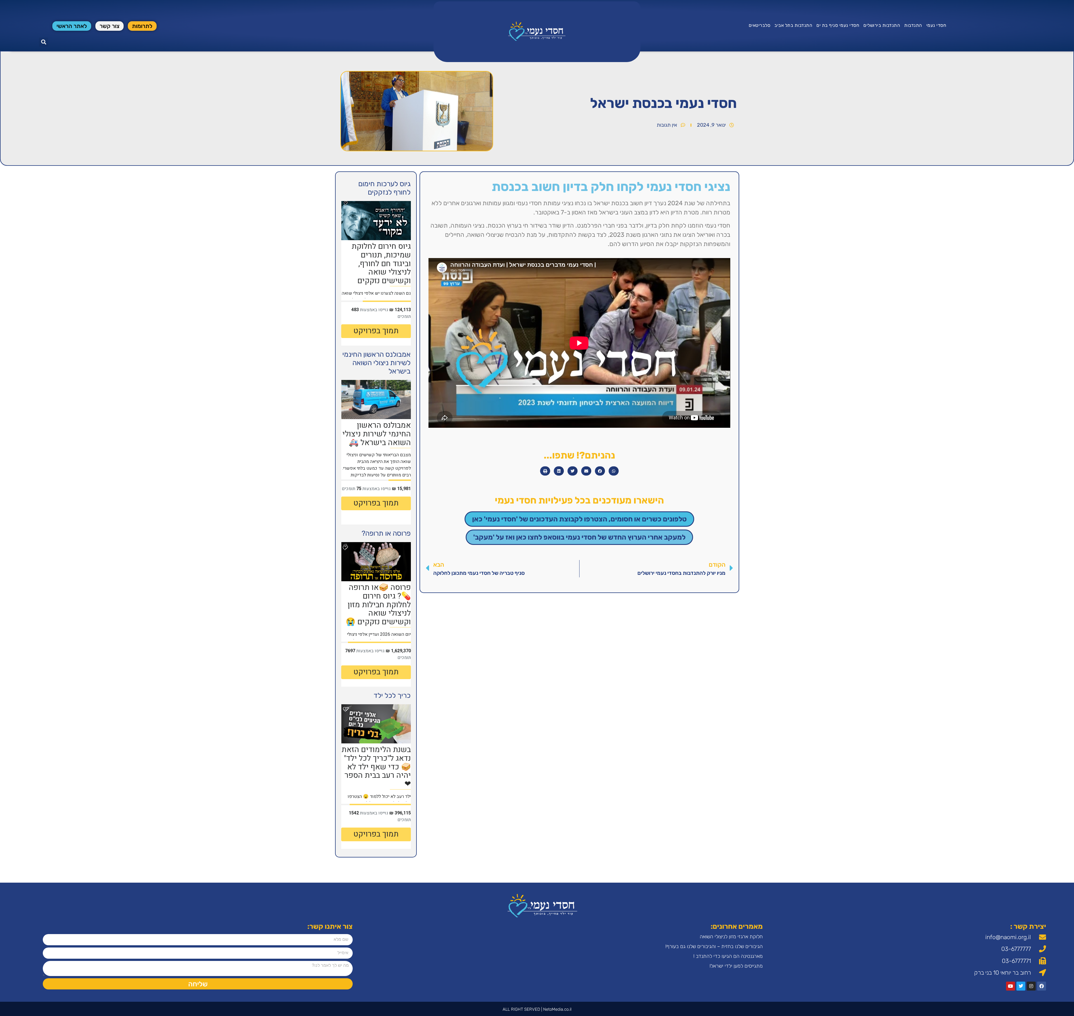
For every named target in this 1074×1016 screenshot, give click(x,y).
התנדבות (913, 25)
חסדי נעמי (936, 25)
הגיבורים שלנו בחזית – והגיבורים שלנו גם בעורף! (714, 946)
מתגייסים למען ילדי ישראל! (736, 966)
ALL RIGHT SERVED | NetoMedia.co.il (537, 1009)
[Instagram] (1031, 986)
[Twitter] (1020, 986)
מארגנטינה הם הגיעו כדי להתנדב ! (728, 956)
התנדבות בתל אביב (793, 25)
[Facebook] (1041, 986)
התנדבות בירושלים (881, 25)
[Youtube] (1010, 986)
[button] (43, 42)
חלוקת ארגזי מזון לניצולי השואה (731, 937)
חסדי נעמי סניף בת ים (837, 25)
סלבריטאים (760, 25)
